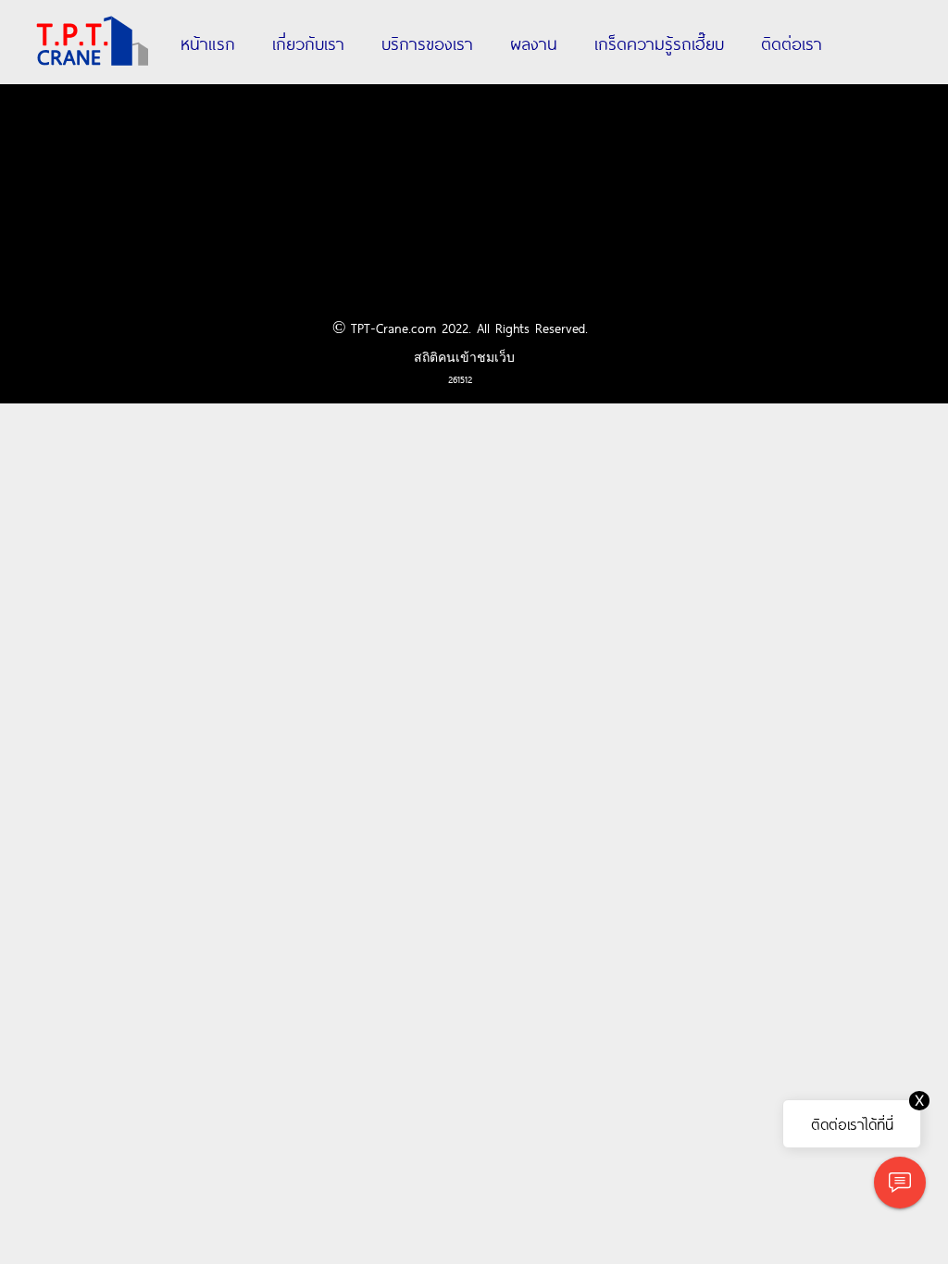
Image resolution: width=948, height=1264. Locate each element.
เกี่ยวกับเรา (308, 43)
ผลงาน (533, 43)
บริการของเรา (427, 43)
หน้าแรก (208, 43)
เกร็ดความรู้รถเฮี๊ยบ (659, 43)
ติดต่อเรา (791, 43)
